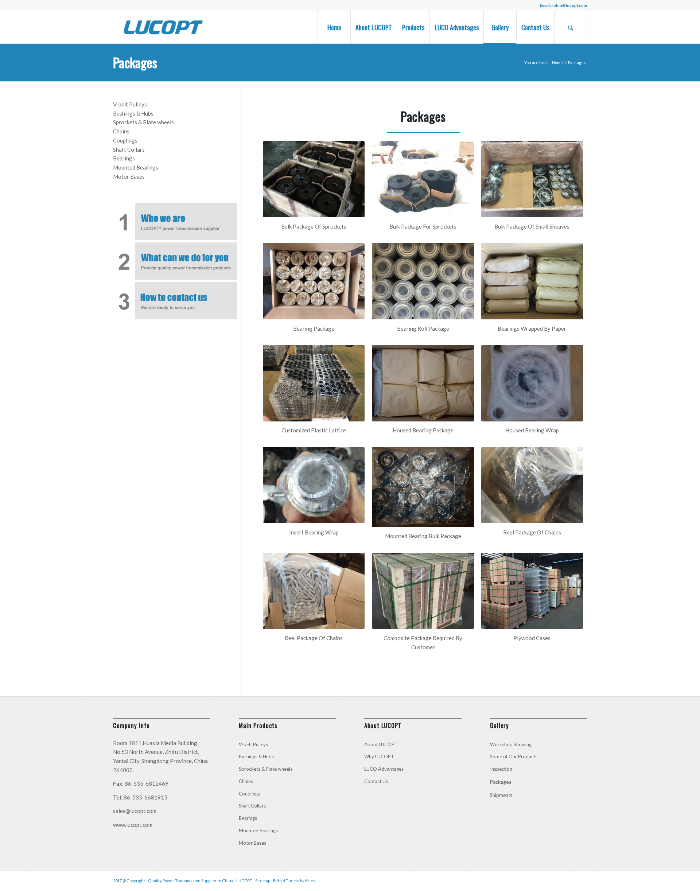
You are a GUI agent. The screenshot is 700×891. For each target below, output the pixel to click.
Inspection (501, 769)
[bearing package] (314, 281)
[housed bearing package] (423, 383)
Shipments (501, 795)
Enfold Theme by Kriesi (294, 880)
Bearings (124, 158)
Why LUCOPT (379, 756)
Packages (135, 62)
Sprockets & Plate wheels (143, 122)
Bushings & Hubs (133, 113)
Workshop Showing (511, 744)
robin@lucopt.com (569, 5)
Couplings (125, 140)
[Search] (570, 27)
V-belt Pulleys (130, 104)
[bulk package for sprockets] (423, 179)
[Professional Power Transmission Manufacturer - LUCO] (163, 27)
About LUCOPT (381, 744)
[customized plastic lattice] (314, 383)
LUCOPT (244, 880)
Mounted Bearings (135, 167)
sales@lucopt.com (134, 811)
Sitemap (262, 880)
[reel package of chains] (532, 485)
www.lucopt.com (132, 824)
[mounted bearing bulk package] (423, 487)
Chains (121, 131)
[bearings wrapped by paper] (532, 281)
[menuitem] (334, 27)
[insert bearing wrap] (314, 485)
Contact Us (376, 781)
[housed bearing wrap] (532, 383)
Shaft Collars (129, 149)
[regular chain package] (314, 591)
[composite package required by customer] (423, 591)
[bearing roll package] (423, 281)
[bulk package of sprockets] (314, 179)
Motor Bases (129, 176)
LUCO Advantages (384, 769)
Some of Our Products (513, 756)
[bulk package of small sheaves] (532, 179)
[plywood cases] (532, 591)
